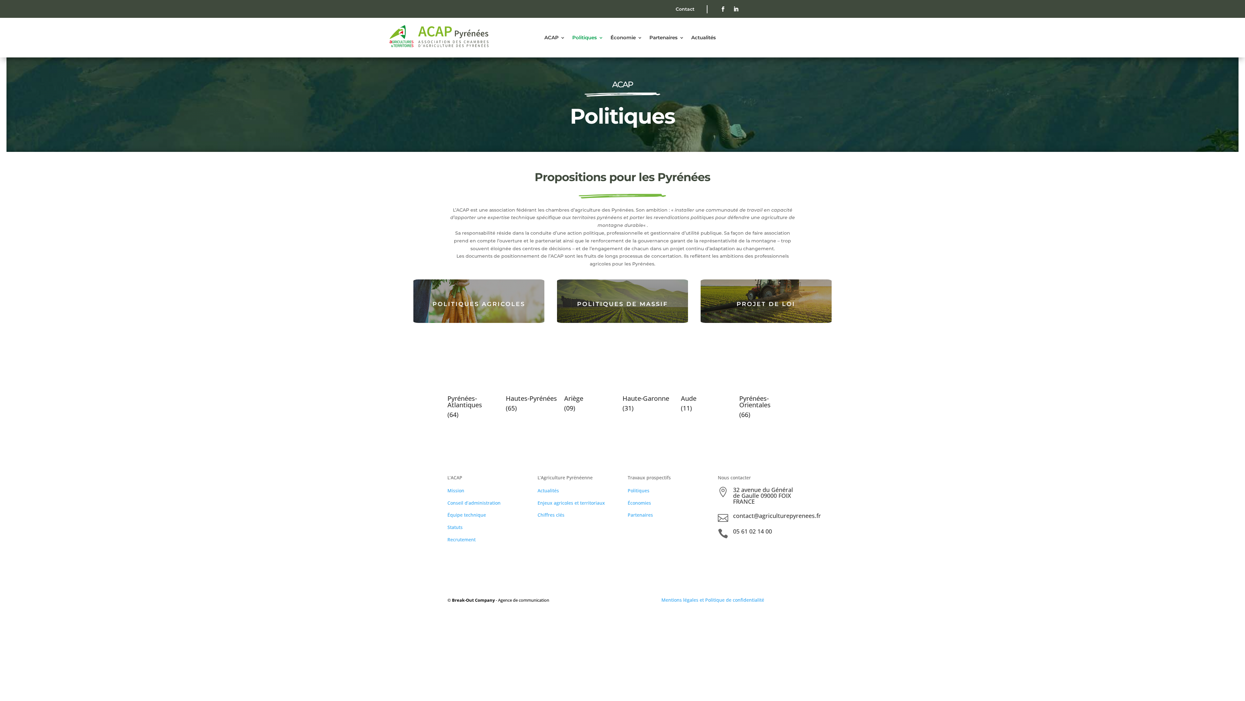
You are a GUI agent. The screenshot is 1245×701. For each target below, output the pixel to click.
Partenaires (640, 515)
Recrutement (461, 539)
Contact (685, 9)
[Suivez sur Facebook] (723, 9)
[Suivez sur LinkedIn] (736, 9)
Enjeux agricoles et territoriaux (571, 503)
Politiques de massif (622, 304)
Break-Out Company (474, 600)
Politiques (638, 490)
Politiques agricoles (479, 304)
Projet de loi (766, 304)
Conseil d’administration (474, 503)
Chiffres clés (551, 515)
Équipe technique (466, 515)
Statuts (455, 527)
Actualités (548, 490)
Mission (455, 490)
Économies (639, 503)
